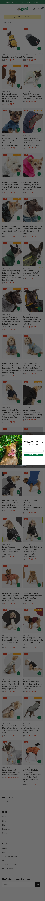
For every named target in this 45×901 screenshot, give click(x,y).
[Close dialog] (43, 436)
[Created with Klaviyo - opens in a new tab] (22, 465)
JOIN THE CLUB (33, 454)
